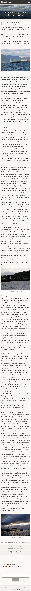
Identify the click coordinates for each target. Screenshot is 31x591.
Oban (20, 542)
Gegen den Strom (15, 552)
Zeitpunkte (5, 568)
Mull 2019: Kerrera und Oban (15, 547)
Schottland (24, 542)
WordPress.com (15, 589)
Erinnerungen (6, 564)
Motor (17, 542)
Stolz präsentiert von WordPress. (10, 588)
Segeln (28, 542)
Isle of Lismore (11, 542)
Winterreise (5, 570)
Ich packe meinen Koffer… (9, 566)
